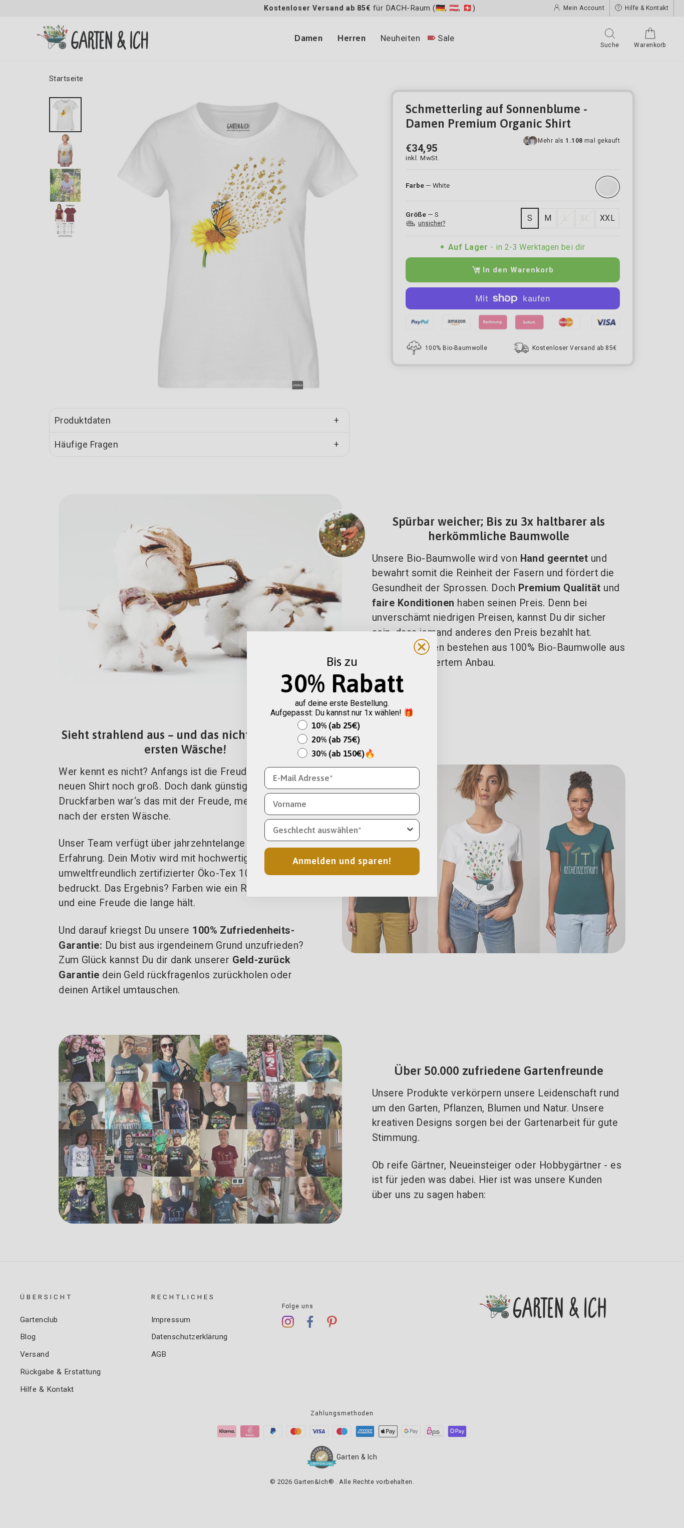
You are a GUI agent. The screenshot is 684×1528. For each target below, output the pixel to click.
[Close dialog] (421, 646)
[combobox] (339, 830)
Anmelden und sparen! (342, 861)
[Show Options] (410, 830)
